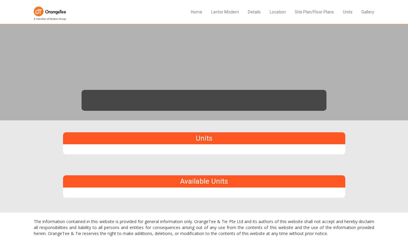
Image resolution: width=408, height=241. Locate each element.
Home (196, 12)
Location (278, 12)
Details (254, 12)
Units (347, 12)
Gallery (367, 12)
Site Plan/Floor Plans (314, 12)
